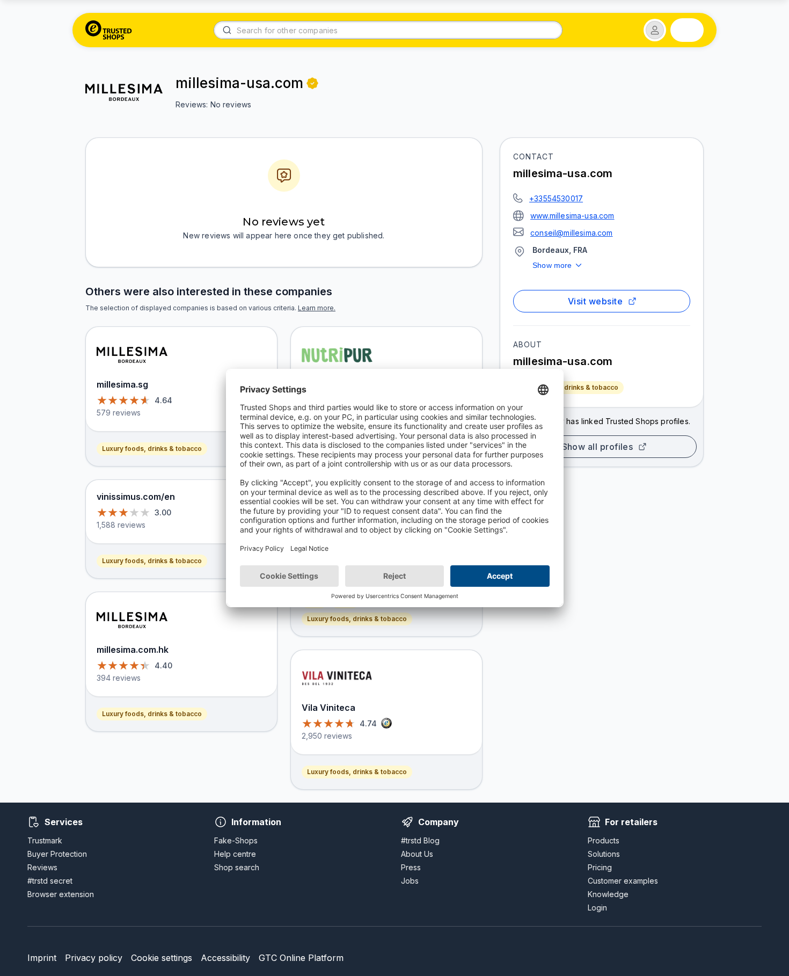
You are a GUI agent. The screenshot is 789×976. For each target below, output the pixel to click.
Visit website (595, 301)
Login (597, 907)
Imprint (41, 957)
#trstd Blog (420, 840)
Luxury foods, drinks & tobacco (568, 387)
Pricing (600, 867)
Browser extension (60, 894)
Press (411, 867)
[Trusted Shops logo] (108, 30)
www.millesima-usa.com (572, 215)
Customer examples (623, 880)
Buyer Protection (57, 853)
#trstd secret (49, 880)
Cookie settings (161, 957)
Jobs (410, 880)
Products (603, 840)
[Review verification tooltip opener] (312, 83)
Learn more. (316, 308)
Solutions (604, 853)
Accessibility (225, 957)
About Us (417, 853)
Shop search (236, 867)
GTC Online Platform (301, 957)
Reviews (42, 867)
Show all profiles (597, 446)
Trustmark (44, 840)
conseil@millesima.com (571, 232)
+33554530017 (556, 198)
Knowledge (608, 894)
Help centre (235, 853)
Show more (552, 265)
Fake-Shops (236, 840)
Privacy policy (93, 957)
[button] (655, 30)
